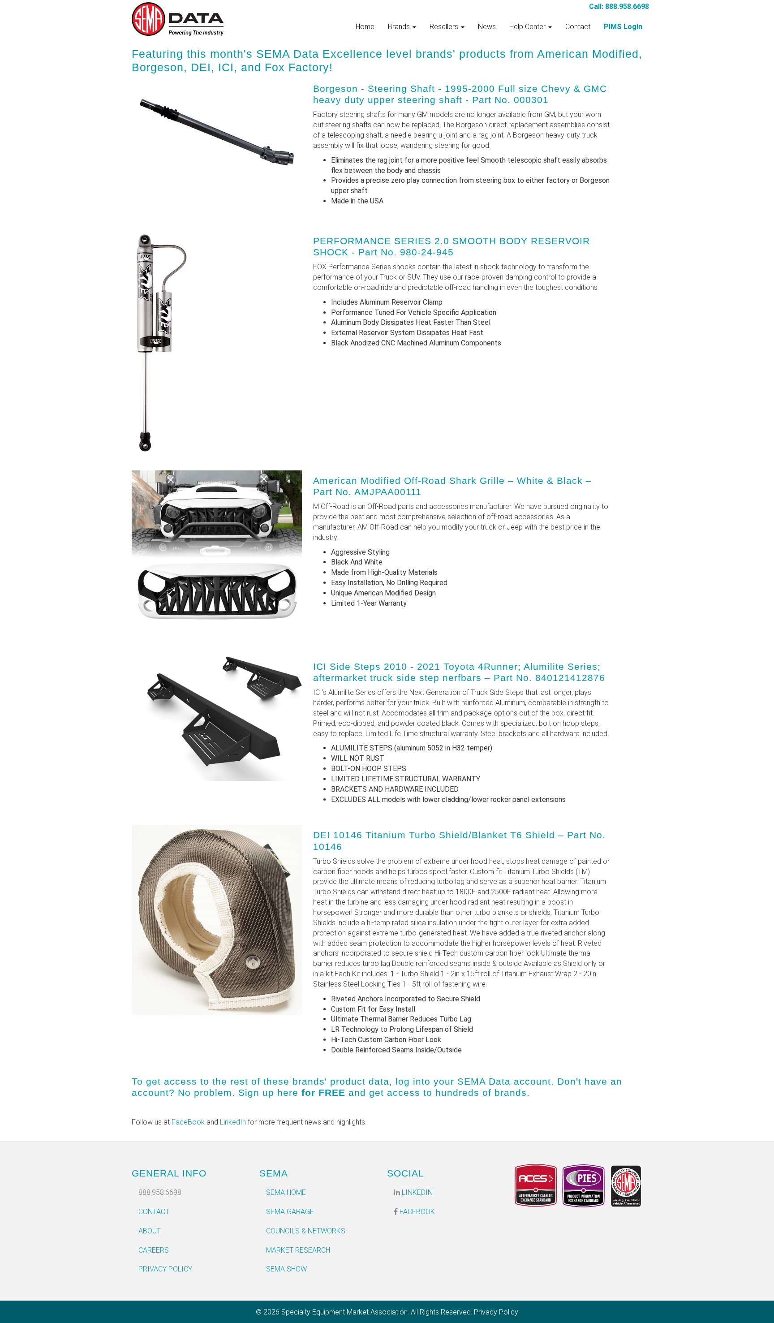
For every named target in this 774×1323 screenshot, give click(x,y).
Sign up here (268, 1092)
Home (365, 26)
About (149, 1231)
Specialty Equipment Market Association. (345, 1312)
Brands (400, 26)
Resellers (445, 26)
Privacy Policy (165, 1269)
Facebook (416, 1211)
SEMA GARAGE (290, 1211)
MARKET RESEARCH (298, 1250)
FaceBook (188, 1122)
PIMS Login (623, 26)
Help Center (528, 26)
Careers (153, 1250)
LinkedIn (233, 1122)
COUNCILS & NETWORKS (305, 1231)
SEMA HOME (286, 1192)
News (487, 26)
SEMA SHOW (286, 1269)
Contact (577, 26)
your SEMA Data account (492, 1081)
